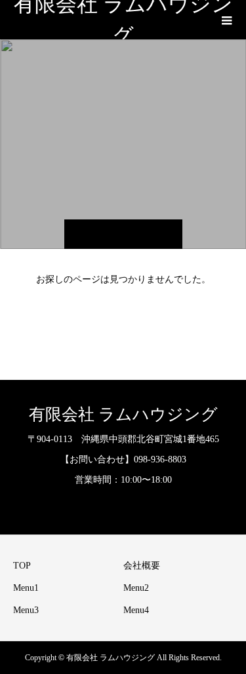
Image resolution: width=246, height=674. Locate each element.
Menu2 (136, 588)
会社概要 (141, 566)
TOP (22, 566)
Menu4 (136, 610)
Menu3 (26, 610)
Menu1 (26, 588)
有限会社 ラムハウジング (123, 19)
